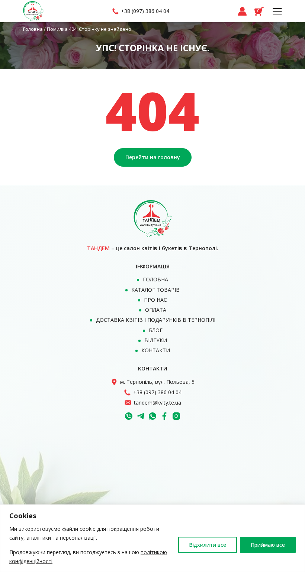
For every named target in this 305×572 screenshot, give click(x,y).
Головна (33, 29)
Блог (156, 330)
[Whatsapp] (152, 416)
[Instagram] (176, 416)
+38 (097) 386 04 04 (145, 10)
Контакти (155, 350)
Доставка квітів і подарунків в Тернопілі (155, 319)
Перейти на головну (152, 157)
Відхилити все (207, 544)
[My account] (242, 11)
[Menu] (277, 11)
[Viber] (128, 416)
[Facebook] (164, 416)
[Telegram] (140, 416)
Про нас (155, 299)
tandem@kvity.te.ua (157, 402)
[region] (152, 538)
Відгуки (155, 340)
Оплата (155, 309)
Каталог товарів (155, 289)
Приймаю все (268, 544)
